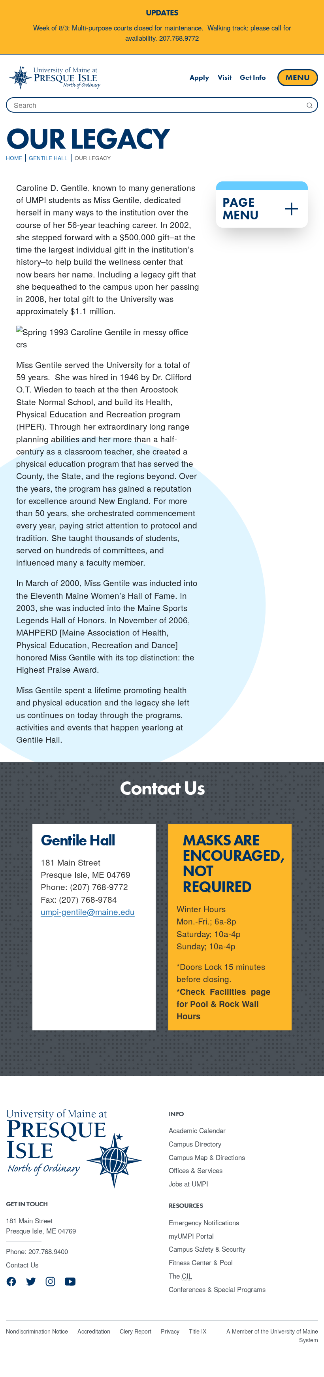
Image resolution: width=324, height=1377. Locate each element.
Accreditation (93, 1331)
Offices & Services (195, 1170)
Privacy (170, 1331)
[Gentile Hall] (54, 77)
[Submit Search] (309, 105)
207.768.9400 (48, 1251)
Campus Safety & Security (207, 1249)
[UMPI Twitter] (31, 1284)
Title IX (198, 1331)
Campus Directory (195, 1144)
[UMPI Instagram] (50, 1284)
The (180, 1276)
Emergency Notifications (204, 1222)
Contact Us (22, 1264)
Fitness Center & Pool (201, 1262)
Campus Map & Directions (207, 1157)
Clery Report (135, 1331)
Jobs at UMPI (188, 1183)
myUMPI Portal (191, 1236)
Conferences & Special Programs (217, 1289)
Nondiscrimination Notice (37, 1331)
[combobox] (162, 105)
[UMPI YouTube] (70, 1284)
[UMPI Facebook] (11, 1284)
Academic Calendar (197, 1130)
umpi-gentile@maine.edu (88, 911)
